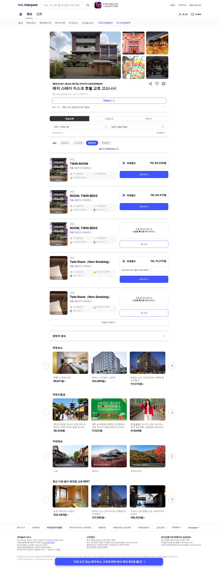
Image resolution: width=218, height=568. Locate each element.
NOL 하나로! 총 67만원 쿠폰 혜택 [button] (62, 5)
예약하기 (144, 174)
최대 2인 (100, 210)
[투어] (29, 14)
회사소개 (21, 527)
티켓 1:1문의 (103, 547)
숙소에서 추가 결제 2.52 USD (135, 270)
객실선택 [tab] (69, 118)
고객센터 (175, 527)
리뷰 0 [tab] (148, 118)
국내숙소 (73, 22)
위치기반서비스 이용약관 (80, 527)
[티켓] (39, 14)
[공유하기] (150, 83)
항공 (20, 22)
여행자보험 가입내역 (122, 527)
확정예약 (92, 143)
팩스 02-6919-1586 (95, 542)
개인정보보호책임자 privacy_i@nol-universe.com (181, 545)
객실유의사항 (79, 177)
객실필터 (160, 132)
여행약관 (102, 527)
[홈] (20, 14)
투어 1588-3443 (93, 540)
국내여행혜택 (123, 22)
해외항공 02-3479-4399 (97, 545)
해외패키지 (45, 22)
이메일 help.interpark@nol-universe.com (121, 542)
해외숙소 (31, 22)
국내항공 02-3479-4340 (119, 545)
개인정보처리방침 (54, 527)
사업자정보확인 (49, 542)
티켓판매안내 (143, 527)
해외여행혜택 (105, 22)
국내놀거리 (88, 22)
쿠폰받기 (107, 100)
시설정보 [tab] (109, 118)
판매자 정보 (59, 335)
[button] (46, 366)
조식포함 (78, 143)
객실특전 (106, 143)
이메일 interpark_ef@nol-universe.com (177, 542)
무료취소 (65, 143)
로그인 (144, 244)
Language (192, 527)
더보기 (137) (107, 322)
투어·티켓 (60, 22)
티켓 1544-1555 (108, 540)
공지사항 (160, 527)
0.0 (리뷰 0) (80, 94)
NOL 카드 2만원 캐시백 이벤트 (76, 107)
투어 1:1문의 (91, 547)
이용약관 (36, 527)
